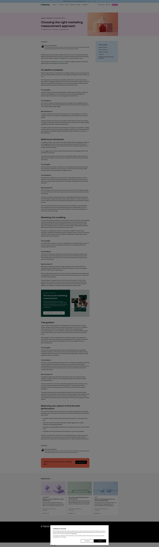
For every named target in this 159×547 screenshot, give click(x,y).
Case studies (72, 4)
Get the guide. (90, 1)
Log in (109, 4)
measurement (60, 61)
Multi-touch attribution (103, 49)
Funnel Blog (43, 18)
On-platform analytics (103, 47)
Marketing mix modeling (103, 52)
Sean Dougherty (53, 45)
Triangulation (101, 54)
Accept (100, 540)
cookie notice (74, 533)
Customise (87, 540)
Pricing (66, 4)
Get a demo (114, 4)
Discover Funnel (81, 462)
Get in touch (102, 4)
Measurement (49, 18)
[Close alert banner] (94, 1)
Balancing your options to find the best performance (106, 57)
